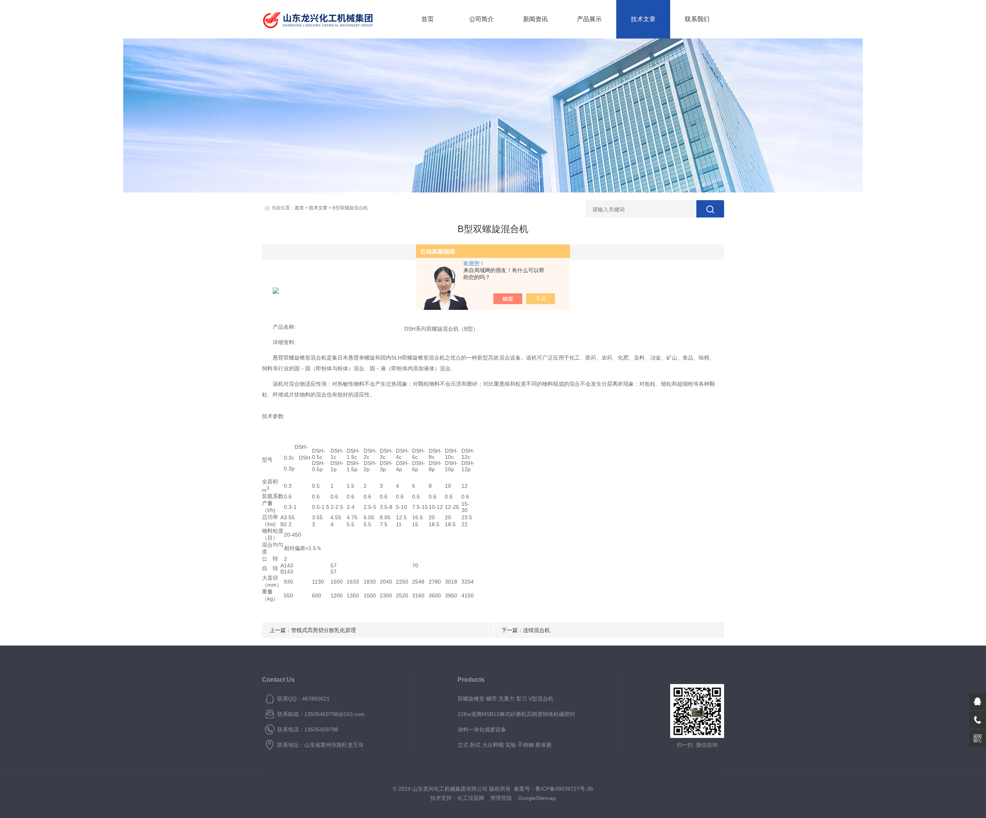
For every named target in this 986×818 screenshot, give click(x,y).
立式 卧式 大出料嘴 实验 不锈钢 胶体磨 (505, 745)
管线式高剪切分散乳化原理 (323, 630)
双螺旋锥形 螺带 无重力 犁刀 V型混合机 (505, 699)
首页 (427, 19)
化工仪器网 (470, 798)
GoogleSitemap (537, 798)
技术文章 (643, 19)
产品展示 (589, 19)
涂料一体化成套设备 (482, 729)
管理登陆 (501, 798)
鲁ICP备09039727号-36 (564, 789)
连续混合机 (536, 630)
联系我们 (697, 19)
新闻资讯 (535, 19)
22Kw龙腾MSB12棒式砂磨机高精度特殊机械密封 (516, 714)
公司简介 (481, 19)
